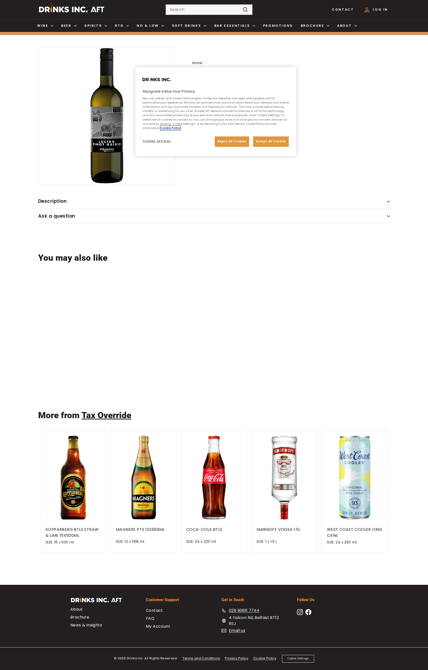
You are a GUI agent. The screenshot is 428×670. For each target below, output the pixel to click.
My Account (158, 626)
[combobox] (209, 9)
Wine (43, 25)
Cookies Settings (157, 141)
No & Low (148, 25)
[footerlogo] (100, 601)
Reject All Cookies (231, 141)
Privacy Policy (236, 658)
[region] (215, 111)
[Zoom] (106, 115)
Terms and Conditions (201, 658)
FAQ (150, 618)
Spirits (93, 25)
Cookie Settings (298, 658)
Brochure (313, 25)
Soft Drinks (187, 25)
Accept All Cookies (271, 141)
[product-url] (67, 310)
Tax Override (106, 415)
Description (52, 201)
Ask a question (56, 216)
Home (197, 63)
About (345, 25)
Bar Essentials (232, 25)
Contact (343, 9)
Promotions (278, 25)
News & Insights (86, 625)
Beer (67, 25)
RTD (120, 25)
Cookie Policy (264, 658)
